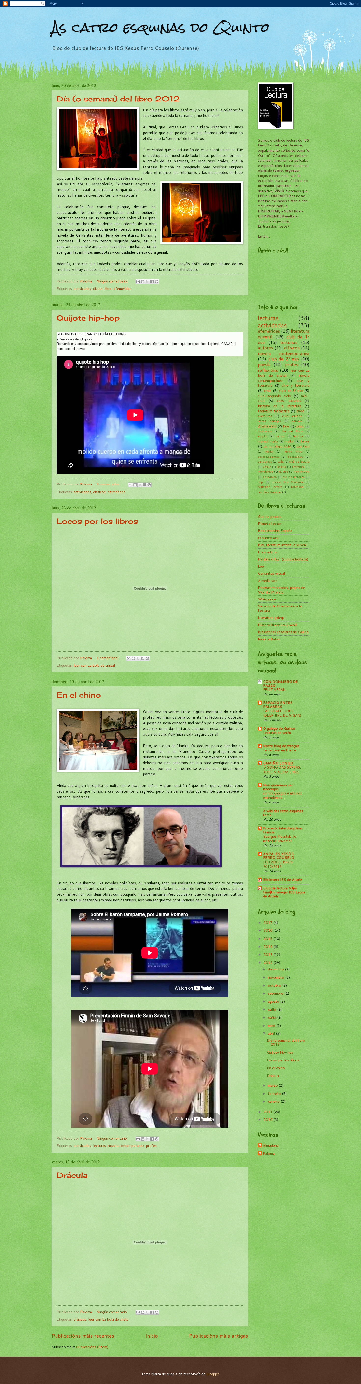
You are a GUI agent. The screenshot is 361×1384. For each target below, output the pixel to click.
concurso (265, 431)
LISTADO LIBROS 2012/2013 (278, 864)
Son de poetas (269, 516)
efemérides (122, 288)
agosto (274, 1001)
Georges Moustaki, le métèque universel (279, 838)
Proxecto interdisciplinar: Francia (283, 830)
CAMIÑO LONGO (278, 763)
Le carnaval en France (279, 750)
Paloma (269, 1153)
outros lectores (294, 477)
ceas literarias (289, 400)
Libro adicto (267, 552)
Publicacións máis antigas (218, 1335)
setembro (276, 993)
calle (281, 461)
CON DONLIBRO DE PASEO (280, 683)
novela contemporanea (126, 1145)
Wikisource (267, 599)
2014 (268, 946)
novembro (276, 977)
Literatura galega (271, 617)
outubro (275, 985)
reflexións (268, 370)
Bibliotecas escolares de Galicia (283, 631)
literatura (298, 467)
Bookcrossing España (275, 530)
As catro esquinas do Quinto (160, 27)
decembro (276, 969)
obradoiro (270, 477)
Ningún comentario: (113, 281)
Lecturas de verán (277, 732)
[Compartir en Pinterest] (156, 281)
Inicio (151, 1335)
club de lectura (299, 461)
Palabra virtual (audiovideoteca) (283, 559)
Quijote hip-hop (88, 318)
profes (151, 1145)
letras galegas (269, 421)
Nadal (269, 451)
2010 (268, 1119)
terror (305, 441)
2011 (268, 1111)
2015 (268, 938)
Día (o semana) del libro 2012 (118, 98)
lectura (298, 436)
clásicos (99, 491)
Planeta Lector (270, 523)
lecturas (99, 1145)
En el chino (79, 694)
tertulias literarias (269, 492)
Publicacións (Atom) (92, 1346)
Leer (261, 566)
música (283, 472)
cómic (267, 467)
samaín (297, 421)
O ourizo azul (269, 537)
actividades (82, 288)
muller (289, 441)
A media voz (267, 580)
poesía (264, 364)
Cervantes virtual (271, 573)
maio (272, 1025)
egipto (262, 436)
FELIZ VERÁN (274, 689)
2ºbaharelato (267, 426)
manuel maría (268, 441)
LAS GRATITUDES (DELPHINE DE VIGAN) (282, 713)
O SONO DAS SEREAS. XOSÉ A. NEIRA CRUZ (282, 769)
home (267, 815)
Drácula (72, 1175)
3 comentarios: (109, 484)
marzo (273, 1085)
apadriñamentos (268, 457)
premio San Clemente (288, 482)
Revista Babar (269, 639)
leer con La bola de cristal (94, 665)
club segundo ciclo (274, 395)
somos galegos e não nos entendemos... (282, 795)
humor (280, 436)
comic (299, 426)
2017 (268, 922)
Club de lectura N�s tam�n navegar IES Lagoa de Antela (284, 892)
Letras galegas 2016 (277, 446)
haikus (281, 467)
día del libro (102, 288)
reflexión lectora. (270, 487)
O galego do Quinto (279, 728)
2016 (268, 930)
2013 (268, 954)
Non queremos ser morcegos (278, 786)
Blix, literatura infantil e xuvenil (283, 544)
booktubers (296, 457)
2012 (268, 962)
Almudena (270, 1145)
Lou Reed (303, 446)
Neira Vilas (293, 451)
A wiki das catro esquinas (283, 810)
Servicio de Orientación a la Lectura (280, 608)
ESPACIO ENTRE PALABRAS (277, 704)
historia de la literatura (279, 405)
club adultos (292, 416)
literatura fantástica (273, 410)
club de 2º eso (283, 359)
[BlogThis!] (142, 281)
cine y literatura (295, 385)
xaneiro (274, 1101)
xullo (272, 1009)
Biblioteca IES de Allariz (282, 879)
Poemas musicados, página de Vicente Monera (281, 590)
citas (267, 390)
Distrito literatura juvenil (277, 624)
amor (300, 411)
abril (272, 1033)
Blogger (212, 1373)
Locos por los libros (97, 521)
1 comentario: (108, 657)
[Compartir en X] (147, 281)
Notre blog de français (281, 745)
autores (265, 348)
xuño (272, 1017)
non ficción (301, 472)
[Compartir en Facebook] (152, 281)
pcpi (261, 482)
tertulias (288, 342)
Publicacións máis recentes (83, 1335)
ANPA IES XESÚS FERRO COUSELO (278, 855)
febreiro (275, 1093)
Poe (286, 426)
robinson (297, 487)
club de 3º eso (291, 390)
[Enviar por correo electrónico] (138, 281)
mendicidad (265, 472)
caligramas (265, 461)
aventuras (265, 416)
